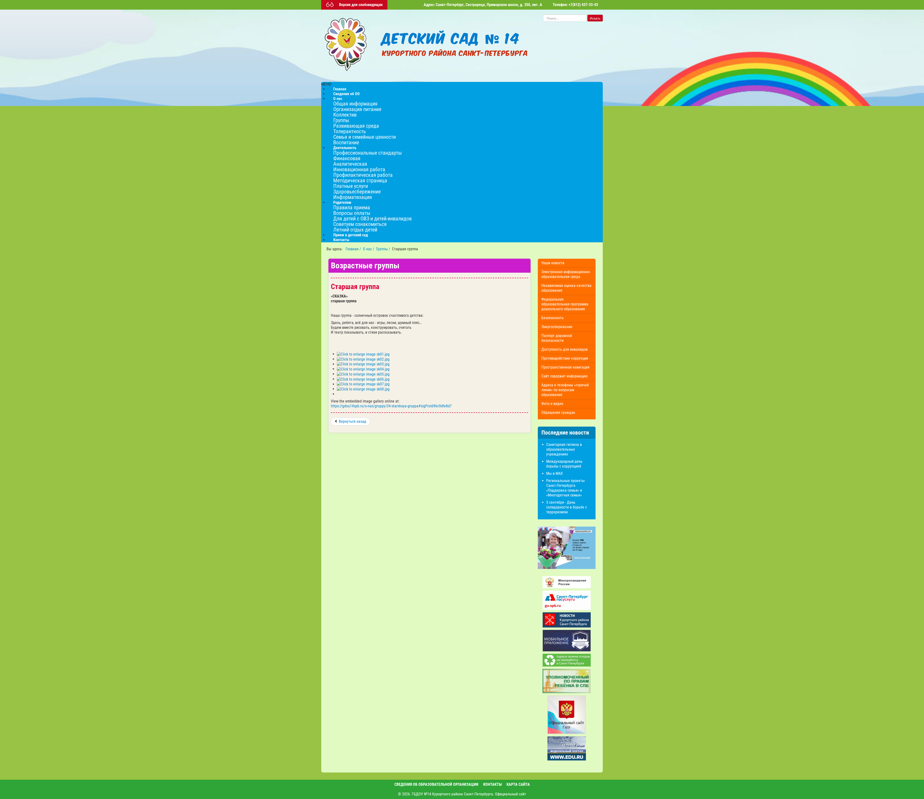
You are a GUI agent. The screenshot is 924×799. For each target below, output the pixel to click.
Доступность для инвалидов (564, 349)
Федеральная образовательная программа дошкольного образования (564, 304)
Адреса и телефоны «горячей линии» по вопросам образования (565, 390)
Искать (595, 18)
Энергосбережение (556, 326)
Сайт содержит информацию (564, 376)
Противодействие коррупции (564, 358)
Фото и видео (552, 403)
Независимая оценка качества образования (566, 288)
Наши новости (552, 263)
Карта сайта (518, 784)
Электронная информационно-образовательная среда (565, 274)
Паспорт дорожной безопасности (556, 338)
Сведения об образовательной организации (436, 784)
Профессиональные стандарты (367, 153)
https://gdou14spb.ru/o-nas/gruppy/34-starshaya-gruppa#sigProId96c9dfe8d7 (391, 406)
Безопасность (552, 318)
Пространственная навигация (565, 367)
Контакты (341, 240)
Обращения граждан (558, 412)
